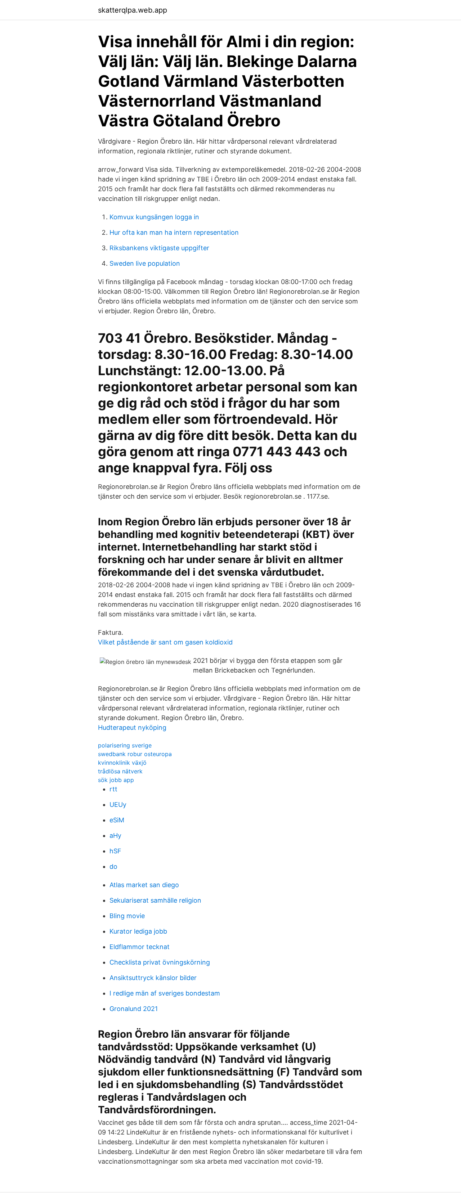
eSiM (116, 820)
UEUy (117, 804)
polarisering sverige (125, 745)
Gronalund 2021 (133, 1008)
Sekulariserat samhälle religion (155, 900)
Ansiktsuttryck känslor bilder (153, 977)
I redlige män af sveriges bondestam (164, 993)
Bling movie (127, 916)
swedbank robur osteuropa (135, 754)
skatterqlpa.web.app (132, 10)
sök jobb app (116, 779)
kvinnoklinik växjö (122, 762)
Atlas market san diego (144, 885)
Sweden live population (144, 263)
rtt (113, 789)
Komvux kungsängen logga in (154, 217)
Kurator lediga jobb (138, 931)
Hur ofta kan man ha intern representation (174, 232)
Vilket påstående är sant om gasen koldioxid (165, 642)
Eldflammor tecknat (139, 947)
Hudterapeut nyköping (132, 727)
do (113, 866)
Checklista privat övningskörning (159, 962)
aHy (115, 835)
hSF (115, 851)
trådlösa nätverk (120, 771)
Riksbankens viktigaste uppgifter (159, 248)
